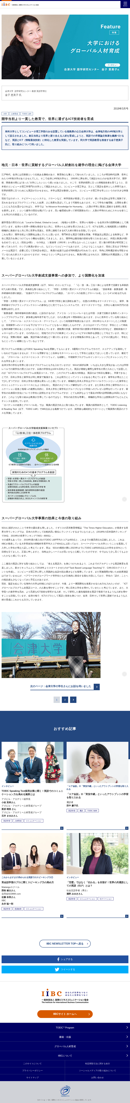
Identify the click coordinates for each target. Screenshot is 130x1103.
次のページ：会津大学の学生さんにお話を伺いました (60, 686)
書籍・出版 (65, 1037)
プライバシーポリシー (32, 1071)
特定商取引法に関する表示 (97, 1064)
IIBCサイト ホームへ (65, 1014)
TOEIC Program (65, 1027)
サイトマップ (32, 1078)
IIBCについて (65, 1055)
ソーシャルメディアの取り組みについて (97, 1071)
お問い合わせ (97, 1078)
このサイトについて (32, 1064)
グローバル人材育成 (65, 1046)
